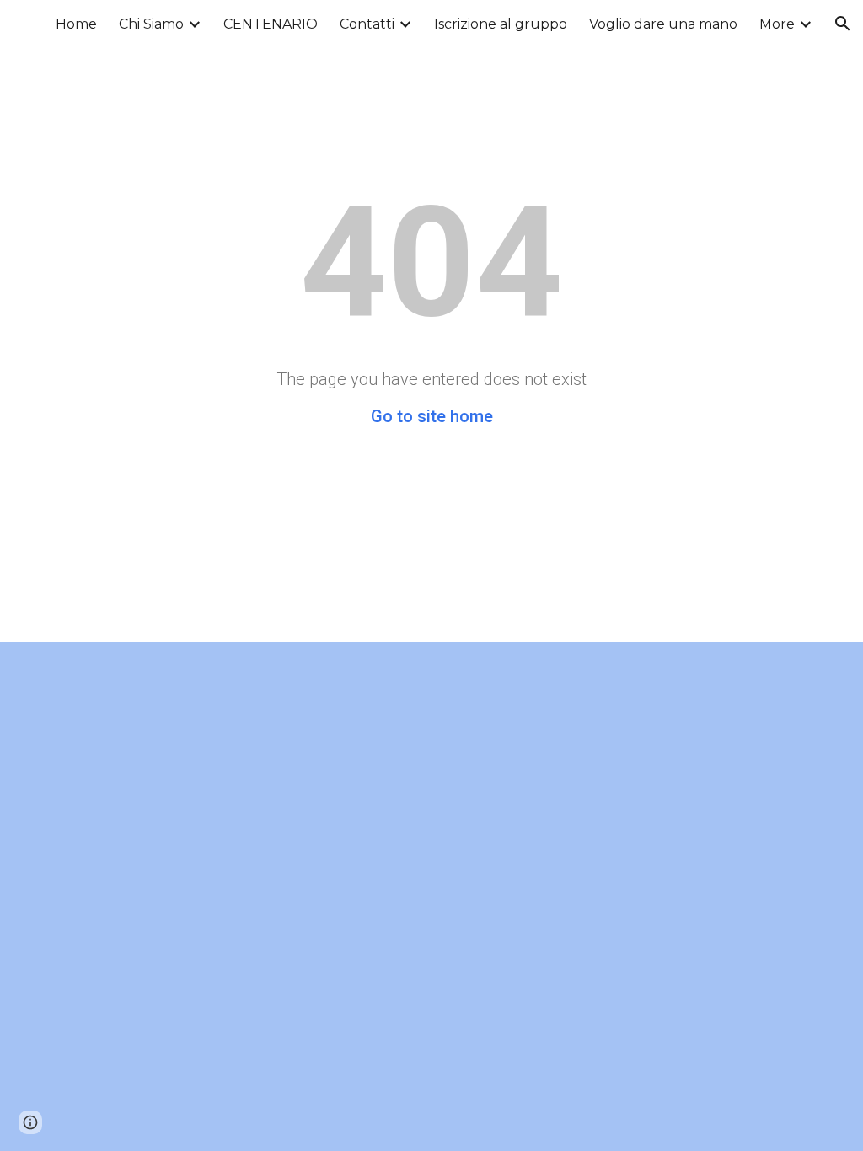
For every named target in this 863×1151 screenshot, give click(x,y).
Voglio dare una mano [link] (663, 24)
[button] (843, 23)
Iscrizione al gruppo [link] (500, 24)
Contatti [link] (367, 24)
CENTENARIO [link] (270, 24)
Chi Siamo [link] (151, 24)
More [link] (777, 24)
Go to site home (432, 416)
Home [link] (76, 24)
